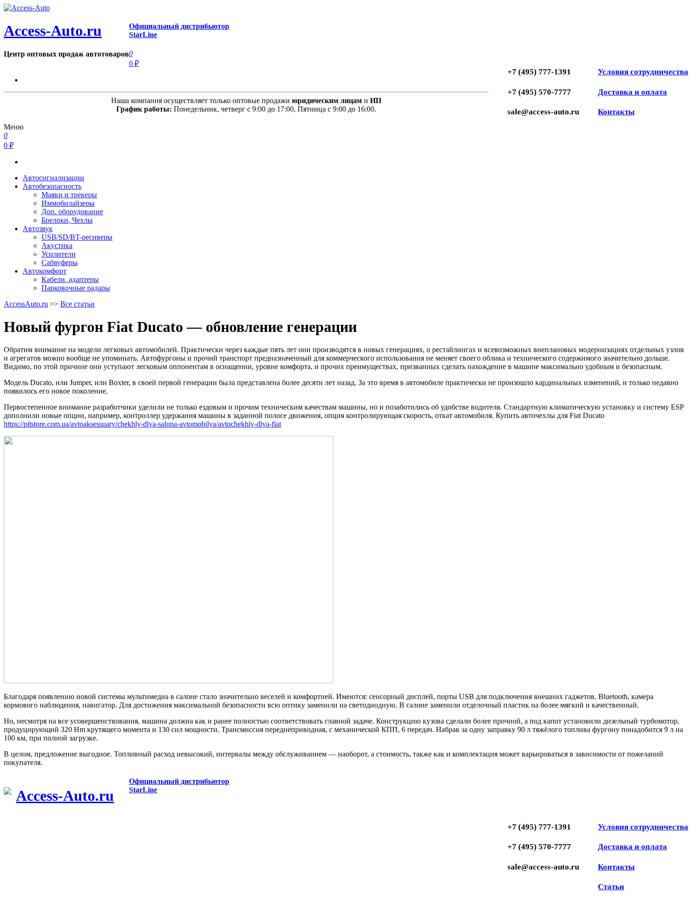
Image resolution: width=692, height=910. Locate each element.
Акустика (56, 246)
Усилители (58, 254)
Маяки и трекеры (69, 195)
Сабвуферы (59, 262)
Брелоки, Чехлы (67, 220)
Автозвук (38, 229)
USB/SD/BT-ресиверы (77, 237)
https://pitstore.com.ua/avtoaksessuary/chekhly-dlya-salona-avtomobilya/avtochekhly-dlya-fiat (142, 424)
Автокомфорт (44, 271)
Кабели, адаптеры (70, 279)
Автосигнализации (53, 178)
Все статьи (77, 304)
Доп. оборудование (72, 212)
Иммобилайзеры (68, 203)
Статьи (611, 886)
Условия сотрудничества (643, 71)
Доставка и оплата (632, 92)
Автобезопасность (52, 186)
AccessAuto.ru (26, 304)
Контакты (616, 111)
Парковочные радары (75, 288)
